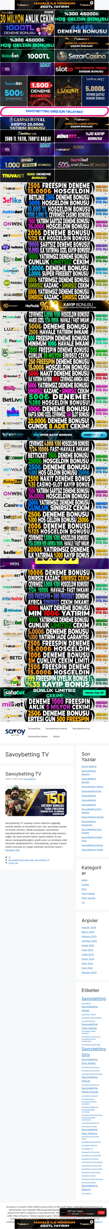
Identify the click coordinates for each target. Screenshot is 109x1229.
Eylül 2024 (87, 968)
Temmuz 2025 (89, 941)
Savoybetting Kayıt (88, 1099)
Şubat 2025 (88, 945)
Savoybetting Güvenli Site (90, 1085)
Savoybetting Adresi (92, 786)
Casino (85, 884)
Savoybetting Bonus (92, 845)
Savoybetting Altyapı (93, 817)
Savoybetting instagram (90, 1096)
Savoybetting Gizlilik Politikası (92, 1074)
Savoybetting (34, 728)
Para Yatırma (88, 898)
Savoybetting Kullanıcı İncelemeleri (89, 1103)
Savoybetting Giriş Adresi (90, 1061)
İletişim (56, 736)
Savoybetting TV (23, 774)
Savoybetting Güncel (90, 1079)
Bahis (84, 880)
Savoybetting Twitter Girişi (91, 1152)
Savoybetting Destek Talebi (91, 1044)
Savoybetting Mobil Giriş (90, 1107)
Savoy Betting (89, 766)
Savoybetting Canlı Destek (90, 1026)
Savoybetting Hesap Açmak (90, 1090)
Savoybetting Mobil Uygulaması (88, 1111)
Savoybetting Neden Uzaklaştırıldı (88, 1119)
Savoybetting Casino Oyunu (91, 1037)
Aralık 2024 (88, 954)
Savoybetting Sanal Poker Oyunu (90, 1137)
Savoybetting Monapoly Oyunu (92, 1115)
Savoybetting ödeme (89, 1182)
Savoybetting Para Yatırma (90, 1131)
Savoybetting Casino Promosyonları (89, 1040)
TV (9, 857)
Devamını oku (12, 850)
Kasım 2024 (88, 959)
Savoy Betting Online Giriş (90, 1123)
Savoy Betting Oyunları (89, 1126)
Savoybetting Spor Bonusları (21, 860)
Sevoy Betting (86, 1193)
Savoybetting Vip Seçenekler (91, 1155)
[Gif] (54, 305)
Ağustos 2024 (89, 972)
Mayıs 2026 (88, 932)
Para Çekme (88, 893)
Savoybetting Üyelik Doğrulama (92, 1179)
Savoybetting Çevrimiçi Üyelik (92, 1169)
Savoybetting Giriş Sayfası (91, 1070)
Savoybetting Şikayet (38, 736)
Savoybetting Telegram (89, 1145)
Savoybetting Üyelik (92, 849)
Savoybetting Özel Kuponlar (91, 1172)
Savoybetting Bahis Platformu (92, 1018)
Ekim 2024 (87, 963)
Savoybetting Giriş (81, 728)
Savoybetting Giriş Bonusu (91, 1067)
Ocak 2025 (87, 950)
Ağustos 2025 (89, 936)
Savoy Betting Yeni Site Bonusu (92, 1162)
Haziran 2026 (89, 927)
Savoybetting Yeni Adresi (90, 1159)
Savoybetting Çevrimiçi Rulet (91, 1165)
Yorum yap (13, 863)
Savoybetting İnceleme (56, 728)
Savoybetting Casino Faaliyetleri (89, 1032)
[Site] (54, 188)
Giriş (84, 889)
